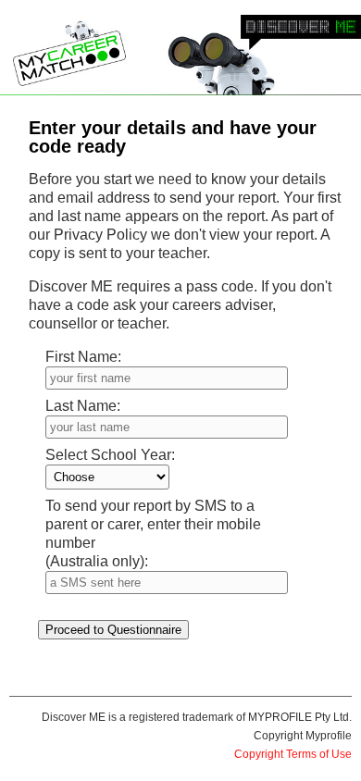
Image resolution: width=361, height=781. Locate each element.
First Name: (83, 357)
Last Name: (82, 406)
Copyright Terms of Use (293, 754)
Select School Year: (110, 455)
